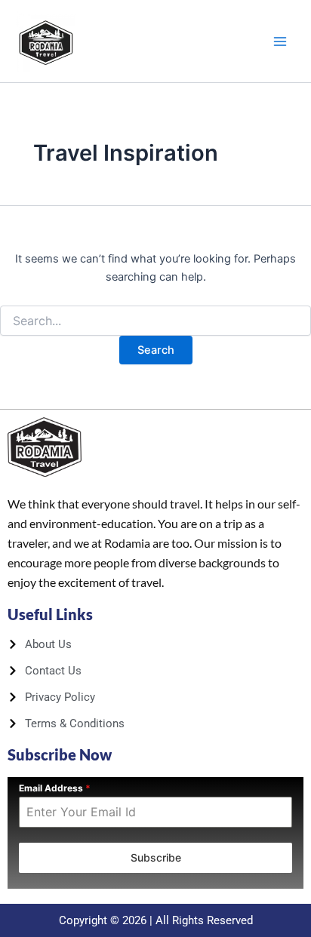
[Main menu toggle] (280, 41)
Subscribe (156, 857)
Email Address (55, 788)
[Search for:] (155, 321)
